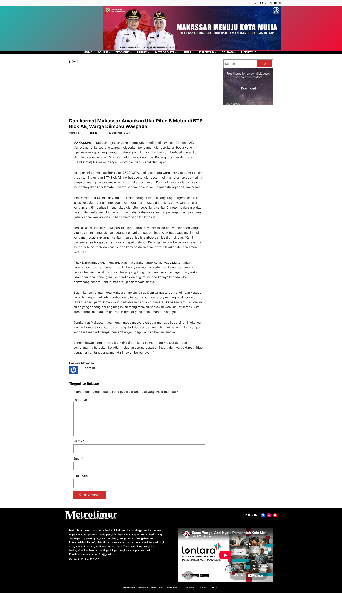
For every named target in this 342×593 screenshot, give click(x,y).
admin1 (94, 132)
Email (78, 458)
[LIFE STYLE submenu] (257, 52)
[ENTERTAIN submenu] (215, 52)
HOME (73, 62)
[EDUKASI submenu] (235, 52)
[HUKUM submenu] (149, 52)
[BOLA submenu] (193, 52)
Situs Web (80, 476)
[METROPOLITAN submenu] (178, 52)
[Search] (264, 63)
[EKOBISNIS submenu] (131, 52)
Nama (78, 441)
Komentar (81, 399)
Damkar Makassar (82, 363)
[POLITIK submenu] (109, 52)
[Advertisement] (139, 91)
